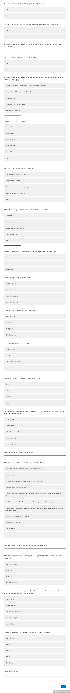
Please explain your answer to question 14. (18, 452)
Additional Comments (11, 671)
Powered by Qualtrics (61, 691)
